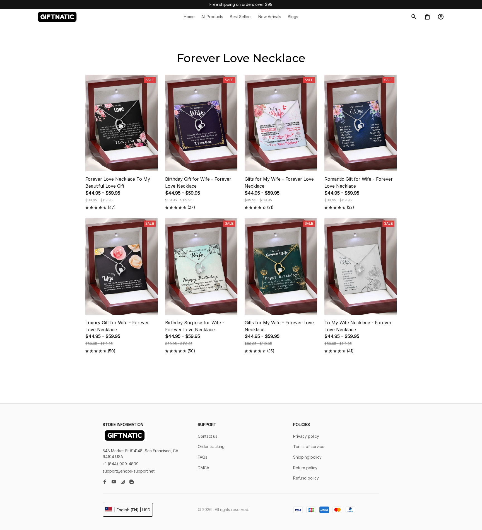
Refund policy (306, 478)
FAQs (202, 457)
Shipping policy (307, 457)
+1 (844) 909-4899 (121, 463)
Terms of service (308, 446)
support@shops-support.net (129, 471)
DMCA (203, 467)
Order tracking (211, 446)
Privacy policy (306, 436)
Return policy (305, 467)
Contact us (207, 436)
